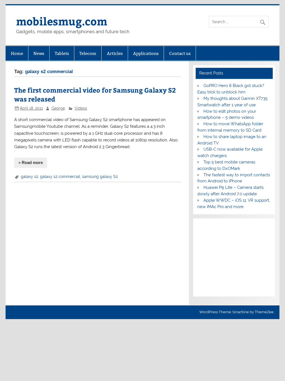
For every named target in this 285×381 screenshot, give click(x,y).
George (58, 108)
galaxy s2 (29, 176)
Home (17, 53)
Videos (81, 108)
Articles (115, 53)
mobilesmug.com (61, 21)
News (38, 53)
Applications (146, 53)
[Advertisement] (234, 257)
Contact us (180, 53)
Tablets (62, 53)
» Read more (30, 162)
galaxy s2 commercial (60, 176)
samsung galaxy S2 (100, 176)
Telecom (87, 53)
